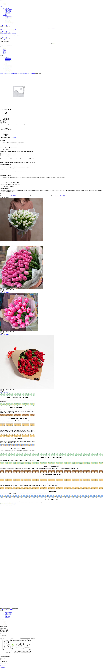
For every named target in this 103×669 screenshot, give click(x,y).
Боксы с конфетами (8, 21)
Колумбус (53, 28)
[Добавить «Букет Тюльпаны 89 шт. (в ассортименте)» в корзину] (2, 292)
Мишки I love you (8, 10)
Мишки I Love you (8, 613)
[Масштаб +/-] (4, 658)
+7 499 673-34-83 (3, 25)
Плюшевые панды (8, 11)
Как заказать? (27, 124)
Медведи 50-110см (8, 16)
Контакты (4, 4)
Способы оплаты (20, 124)
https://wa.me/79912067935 (60, 195)
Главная (4, 48)
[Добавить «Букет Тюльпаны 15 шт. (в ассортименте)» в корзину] (2, 334)
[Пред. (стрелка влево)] (0, 659)
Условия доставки (12, 124)
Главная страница (3, 73)
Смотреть (7, 292)
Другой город (2, 667)
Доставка (4, 3)
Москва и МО (3, 665)
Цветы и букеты (5, 67)
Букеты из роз (7, 68)
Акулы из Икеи (7, 13)
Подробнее (14, 137)
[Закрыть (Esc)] (0, 658)
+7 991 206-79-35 (10, 609)
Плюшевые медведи (8, 9)
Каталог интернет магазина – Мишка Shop (15, 73)
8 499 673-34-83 (13, 195)
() (1, 6)
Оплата (4, 2)
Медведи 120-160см (8, 17)
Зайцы (6, 14)
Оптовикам (5, 624)
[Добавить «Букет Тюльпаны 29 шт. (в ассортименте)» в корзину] (2, 392)
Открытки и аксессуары (9, 22)
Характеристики (5, 124)
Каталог (2, 35)
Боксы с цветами (8, 20)
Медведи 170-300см (8, 66)
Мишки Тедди (7, 12)
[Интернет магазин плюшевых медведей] (8, 29)
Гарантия (4, 52)
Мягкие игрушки (6, 8)
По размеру (5, 15)
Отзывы (14, 35)
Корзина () (2, 39)
